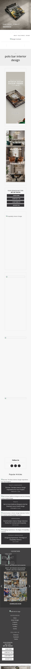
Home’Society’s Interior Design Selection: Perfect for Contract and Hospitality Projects (15, 523)
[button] (29, 586)
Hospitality (11, 535)
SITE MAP (28, 35)
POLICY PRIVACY (21, 35)
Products (14, 624)
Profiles (15, 626)
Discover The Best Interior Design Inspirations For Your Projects (15, 488)
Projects (11, 485)
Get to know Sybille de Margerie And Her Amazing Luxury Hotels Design (15, 505)
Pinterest (15, 635)
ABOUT (15, 35)
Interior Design (15, 518)
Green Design (15, 620)
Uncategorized (18, 485)
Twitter (16, 639)
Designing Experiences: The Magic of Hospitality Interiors (16, 539)
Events (15, 628)
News (15, 618)
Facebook (16, 637)
